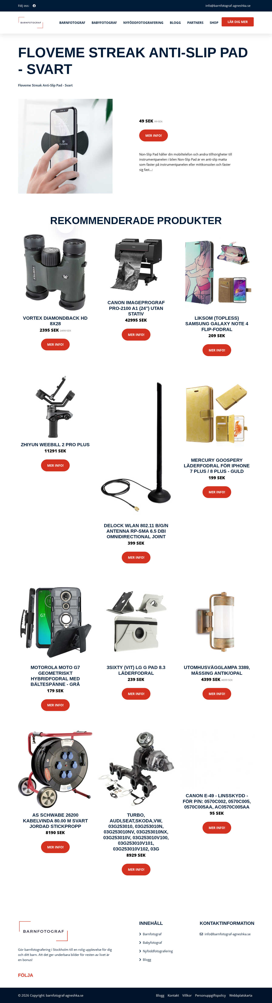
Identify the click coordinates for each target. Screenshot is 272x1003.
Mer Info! (153, 135)
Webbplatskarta (240, 995)
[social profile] (34, 6)
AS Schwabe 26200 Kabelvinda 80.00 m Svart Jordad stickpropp (55, 820)
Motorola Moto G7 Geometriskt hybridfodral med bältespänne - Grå (55, 676)
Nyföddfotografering (143, 22)
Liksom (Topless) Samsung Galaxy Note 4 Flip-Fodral (216, 323)
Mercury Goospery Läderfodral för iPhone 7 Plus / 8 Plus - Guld (217, 466)
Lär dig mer (238, 22)
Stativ (176, 103)
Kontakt (173, 995)
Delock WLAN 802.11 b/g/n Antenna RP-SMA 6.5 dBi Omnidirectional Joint (136, 531)
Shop (214, 22)
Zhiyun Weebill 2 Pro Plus (55, 444)
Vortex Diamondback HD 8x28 (55, 320)
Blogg (175, 22)
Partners (195, 22)
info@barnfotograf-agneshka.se (228, 6)
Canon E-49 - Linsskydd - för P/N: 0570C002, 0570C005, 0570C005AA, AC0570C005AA (217, 801)
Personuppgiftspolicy (210, 995)
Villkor (187, 995)
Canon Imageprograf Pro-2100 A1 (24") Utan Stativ (136, 308)
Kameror (164, 103)
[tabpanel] (65, 146)
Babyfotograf (104, 22)
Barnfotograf (72, 22)
